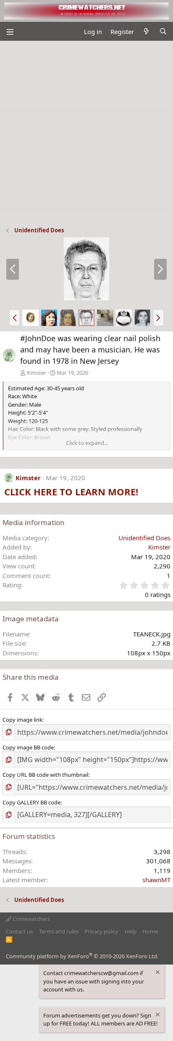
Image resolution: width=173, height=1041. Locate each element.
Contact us (19, 931)
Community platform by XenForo (82, 956)
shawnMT (156, 879)
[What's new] (146, 32)
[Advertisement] (86, 131)
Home (150, 931)
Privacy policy (101, 931)
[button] (14, 318)
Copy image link (22, 719)
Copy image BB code (28, 747)
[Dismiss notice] (157, 973)
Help (130, 931)
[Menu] (10, 31)
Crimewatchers (30, 919)
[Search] (163, 32)
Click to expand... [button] (87, 443)
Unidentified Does (144, 538)
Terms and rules (59, 931)
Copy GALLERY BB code (31, 802)
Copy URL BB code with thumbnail (45, 774)
